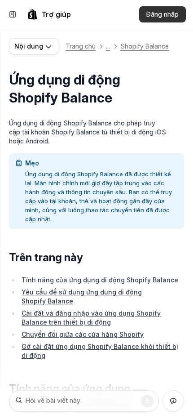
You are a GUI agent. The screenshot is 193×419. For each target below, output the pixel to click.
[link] (49, 14)
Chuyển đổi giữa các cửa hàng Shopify (83, 334)
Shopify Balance (144, 46)
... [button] (108, 46)
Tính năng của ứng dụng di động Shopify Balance (100, 280)
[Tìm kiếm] (147, 401)
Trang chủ (81, 46)
